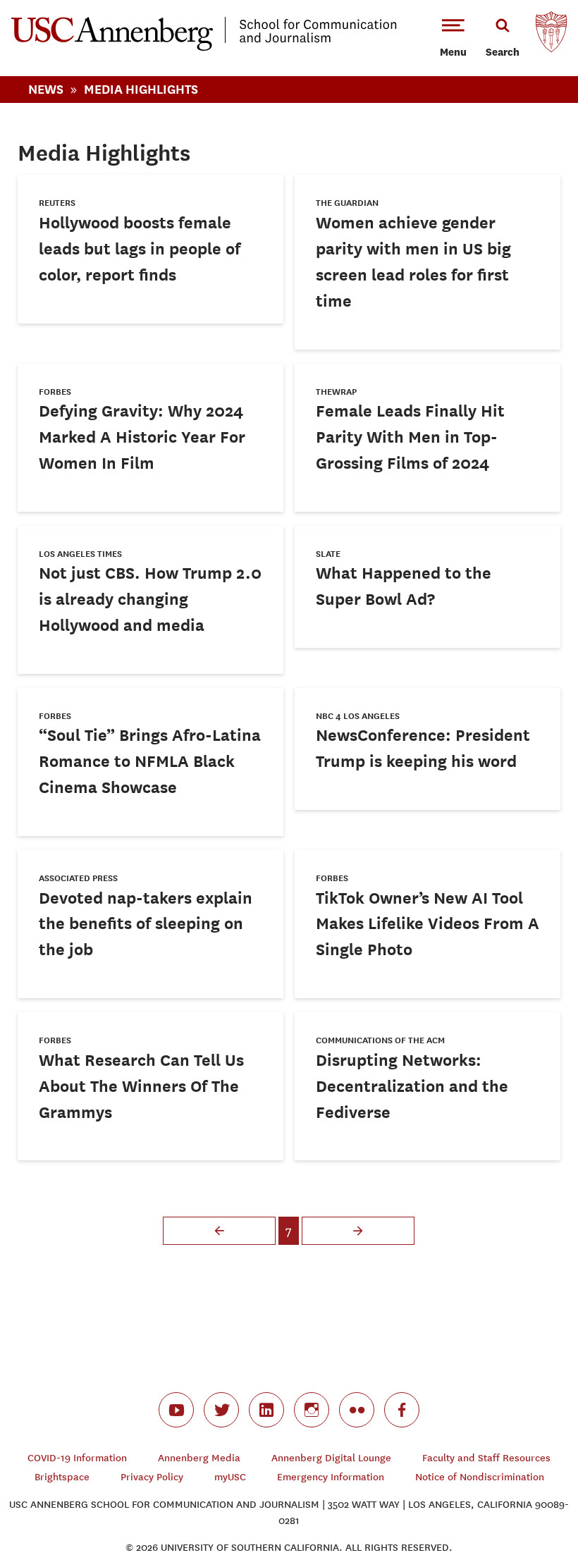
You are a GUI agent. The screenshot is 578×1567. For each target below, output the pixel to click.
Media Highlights (141, 89)
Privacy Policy (152, 1477)
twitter (221, 1409)
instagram (311, 1409)
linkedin (266, 1409)
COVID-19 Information (77, 1458)
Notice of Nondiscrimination (479, 1477)
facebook (401, 1409)
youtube (176, 1409)
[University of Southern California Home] (551, 35)
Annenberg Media (199, 1458)
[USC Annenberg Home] (204, 48)
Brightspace (62, 1477)
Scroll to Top (517, 1506)
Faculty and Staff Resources (486, 1458)
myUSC (230, 1477)
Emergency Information (330, 1477)
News (45, 89)
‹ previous (219, 1231)
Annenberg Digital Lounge (331, 1458)
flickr (356, 1409)
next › (358, 1231)
